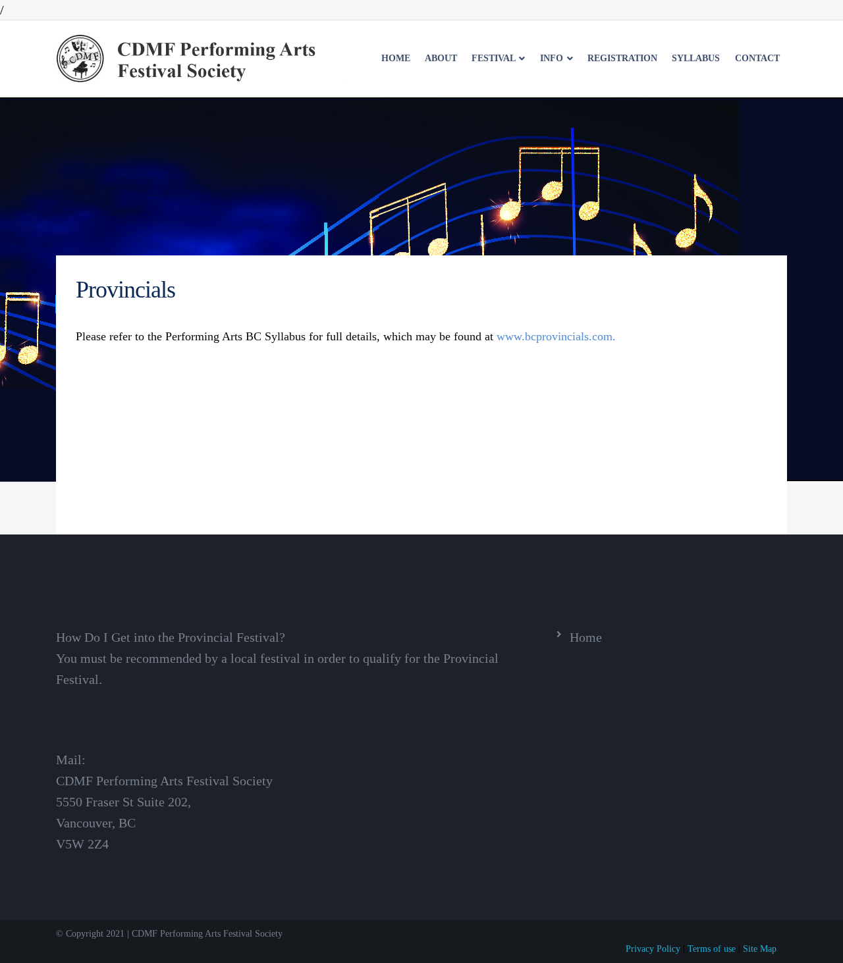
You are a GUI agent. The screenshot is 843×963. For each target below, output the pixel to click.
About (441, 58)
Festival (495, 58)
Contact (757, 58)
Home (395, 58)
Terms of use (712, 949)
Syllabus (696, 58)
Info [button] (553, 58)
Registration (622, 58)
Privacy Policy (653, 949)
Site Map (759, 949)
